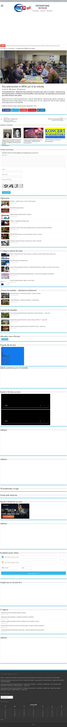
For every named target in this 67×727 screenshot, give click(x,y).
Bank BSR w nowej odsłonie (16, 207)
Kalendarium (12, 48)
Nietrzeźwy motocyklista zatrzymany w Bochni (12, 680)
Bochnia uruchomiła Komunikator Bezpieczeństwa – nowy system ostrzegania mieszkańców (32, 273)
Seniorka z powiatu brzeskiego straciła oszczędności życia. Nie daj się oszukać (20, 621)
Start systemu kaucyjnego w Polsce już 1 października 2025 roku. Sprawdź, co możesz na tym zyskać (34, 267)
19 (24, 714)
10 (5, 712)
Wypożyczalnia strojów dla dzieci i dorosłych (20, 214)
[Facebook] (34, 725)
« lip (2, 719)
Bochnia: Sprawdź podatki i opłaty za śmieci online (22, 280)
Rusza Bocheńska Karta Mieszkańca (19, 260)
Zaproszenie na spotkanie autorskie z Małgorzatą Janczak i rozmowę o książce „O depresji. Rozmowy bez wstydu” (11, 142)
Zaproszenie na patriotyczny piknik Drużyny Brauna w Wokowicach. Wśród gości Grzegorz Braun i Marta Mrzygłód (32, 677)
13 (33, 712)
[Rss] (33, 725)
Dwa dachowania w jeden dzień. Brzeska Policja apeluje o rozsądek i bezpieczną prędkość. (22, 625)
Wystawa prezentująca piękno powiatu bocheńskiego (55, 119)
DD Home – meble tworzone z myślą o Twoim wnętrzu (23, 201)
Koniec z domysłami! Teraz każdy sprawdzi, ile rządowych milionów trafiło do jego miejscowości (33, 254)
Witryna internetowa (6, 179)
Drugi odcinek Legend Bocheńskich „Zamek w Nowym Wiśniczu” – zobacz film (28, 319)
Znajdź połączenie (32, 573)
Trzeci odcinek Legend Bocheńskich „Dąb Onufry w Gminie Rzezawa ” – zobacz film (30, 313)
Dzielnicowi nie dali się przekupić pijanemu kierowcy (13, 612)
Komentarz (5, 155)
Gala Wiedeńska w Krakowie (53, 139)
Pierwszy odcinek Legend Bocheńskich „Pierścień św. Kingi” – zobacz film (27, 326)
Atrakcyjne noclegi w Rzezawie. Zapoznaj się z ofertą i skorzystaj (20, 45)
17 (5, 714)
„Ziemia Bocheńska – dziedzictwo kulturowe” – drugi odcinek (24, 300)
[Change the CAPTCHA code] (22, 185)
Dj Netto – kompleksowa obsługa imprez (19, 221)
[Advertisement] (33, 26)
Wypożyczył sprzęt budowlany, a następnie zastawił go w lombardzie (17, 617)
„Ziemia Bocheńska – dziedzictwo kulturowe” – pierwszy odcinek (25, 293)
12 (24, 712)
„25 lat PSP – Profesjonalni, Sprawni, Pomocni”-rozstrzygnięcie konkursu (11, 119)
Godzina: (4, 339)
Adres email (5, 174)
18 (14, 714)
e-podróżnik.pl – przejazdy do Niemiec (8, 577)
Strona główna (3, 48)
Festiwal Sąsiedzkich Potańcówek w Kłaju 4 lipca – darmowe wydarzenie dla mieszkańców (22, 630)
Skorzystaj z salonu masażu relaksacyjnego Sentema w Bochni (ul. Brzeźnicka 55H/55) (31, 227)
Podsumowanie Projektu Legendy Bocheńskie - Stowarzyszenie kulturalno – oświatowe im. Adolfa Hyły (25, 684)
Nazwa (3, 169)
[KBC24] (33, 8)
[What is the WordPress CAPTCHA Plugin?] (11, 186)
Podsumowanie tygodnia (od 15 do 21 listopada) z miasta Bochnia (33, 140)
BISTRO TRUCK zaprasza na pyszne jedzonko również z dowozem (26, 234)
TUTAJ (35, 106)
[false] (62, 560)
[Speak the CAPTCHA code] (22, 187)
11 (14, 712)
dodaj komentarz (22, 89)
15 (52, 712)
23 (61, 714)
